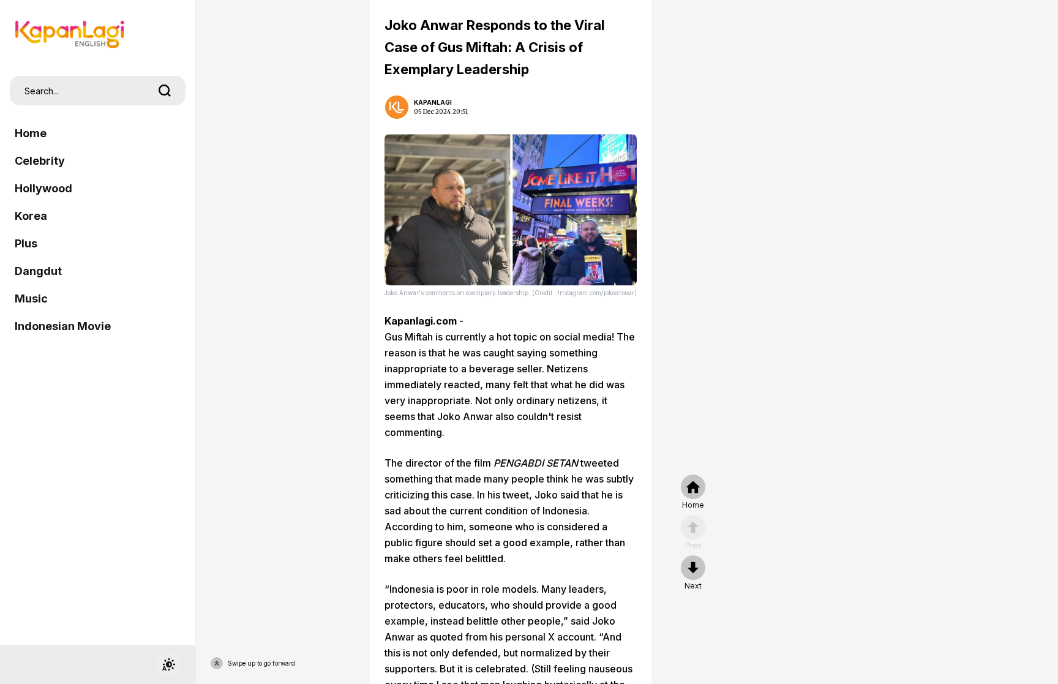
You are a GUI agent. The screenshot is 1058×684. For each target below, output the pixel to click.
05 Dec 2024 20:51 (441, 112)
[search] (165, 90)
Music (31, 298)
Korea (31, 215)
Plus (26, 243)
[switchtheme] (168, 664)
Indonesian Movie (63, 326)
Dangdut (38, 271)
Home (31, 133)
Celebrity (40, 160)
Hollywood (43, 188)
